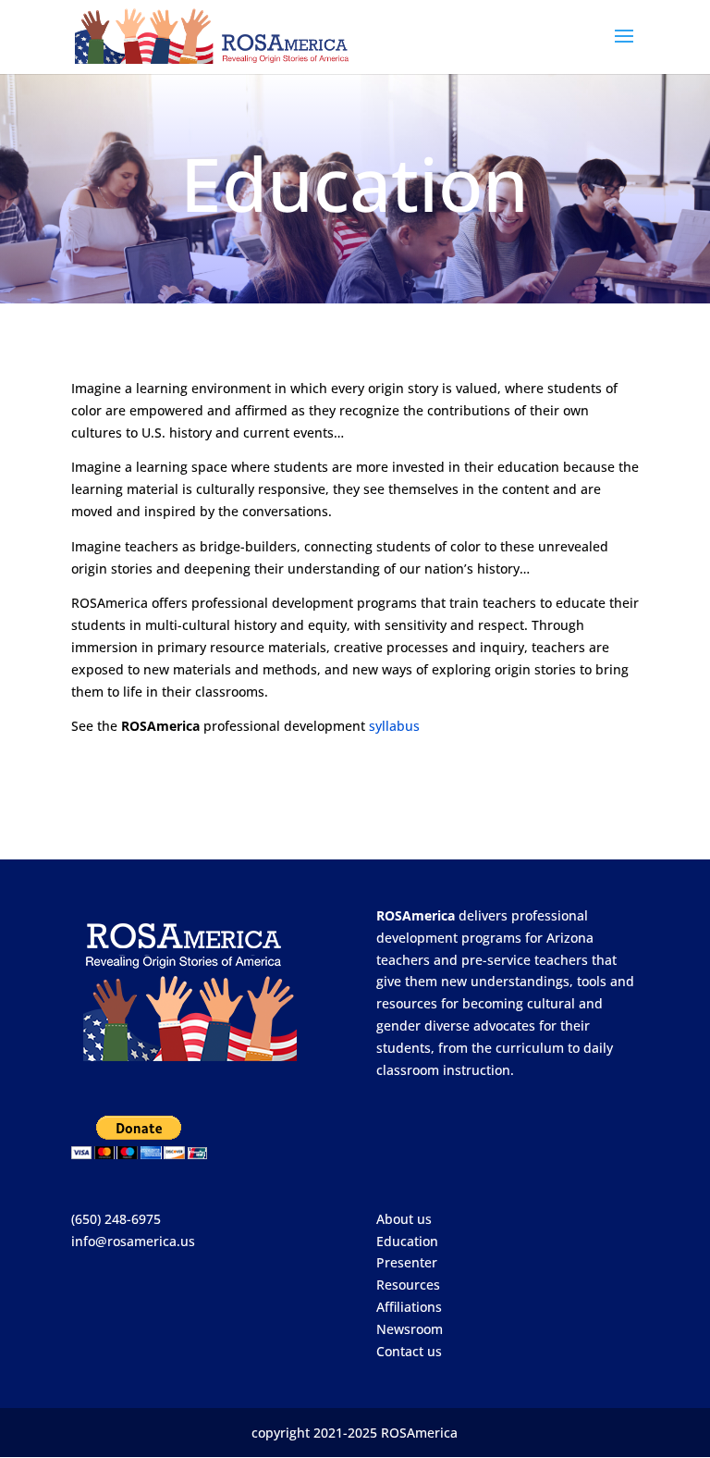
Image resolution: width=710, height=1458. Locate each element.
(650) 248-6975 (116, 1219)
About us (404, 1219)
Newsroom (409, 1329)
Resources (408, 1284)
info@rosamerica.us (133, 1241)
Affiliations (409, 1307)
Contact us (409, 1351)
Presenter (406, 1262)
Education (407, 1241)
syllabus (394, 726)
